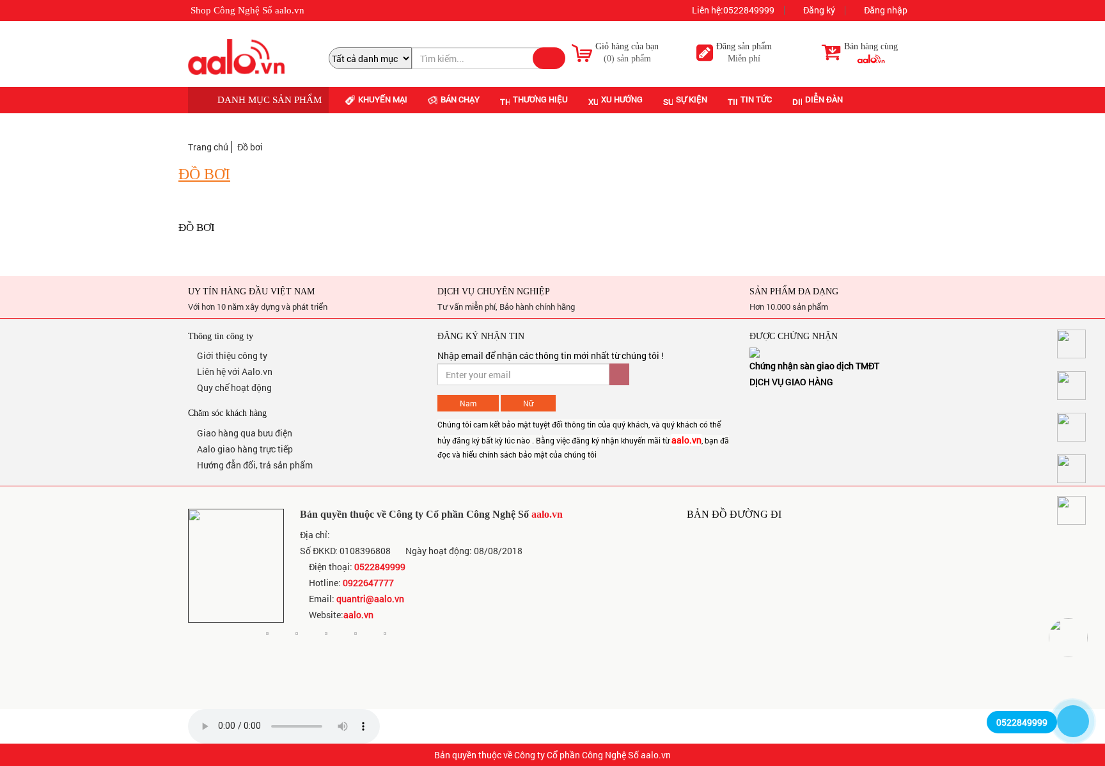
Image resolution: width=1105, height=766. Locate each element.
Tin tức (756, 99)
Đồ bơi (250, 147)
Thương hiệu (540, 99)
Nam (468, 403)
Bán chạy (460, 99)
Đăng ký (818, 10)
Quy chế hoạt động (233, 387)
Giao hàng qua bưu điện (243, 433)
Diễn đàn (824, 99)
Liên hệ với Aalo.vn (233, 371)
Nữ (528, 403)
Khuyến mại (382, 99)
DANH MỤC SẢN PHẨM (268, 100)
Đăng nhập (884, 10)
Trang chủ (208, 147)
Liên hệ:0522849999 (732, 10)
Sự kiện (691, 99)
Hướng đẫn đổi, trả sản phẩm (254, 465)
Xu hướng (622, 99)
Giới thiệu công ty (231, 355)
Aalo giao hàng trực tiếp (244, 449)
